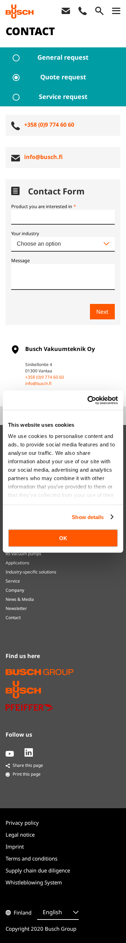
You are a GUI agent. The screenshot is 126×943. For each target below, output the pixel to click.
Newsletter (16, 608)
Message (20, 260)
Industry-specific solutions (31, 572)
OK (63, 538)
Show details (88, 517)
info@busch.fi (38, 383)
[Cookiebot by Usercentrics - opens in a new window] (89, 400)
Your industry (25, 233)
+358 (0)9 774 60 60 (44, 377)
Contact (13, 617)
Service (13, 581)
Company (15, 590)
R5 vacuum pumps (23, 554)
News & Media (20, 599)
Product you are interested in (43, 206)
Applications (17, 563)
